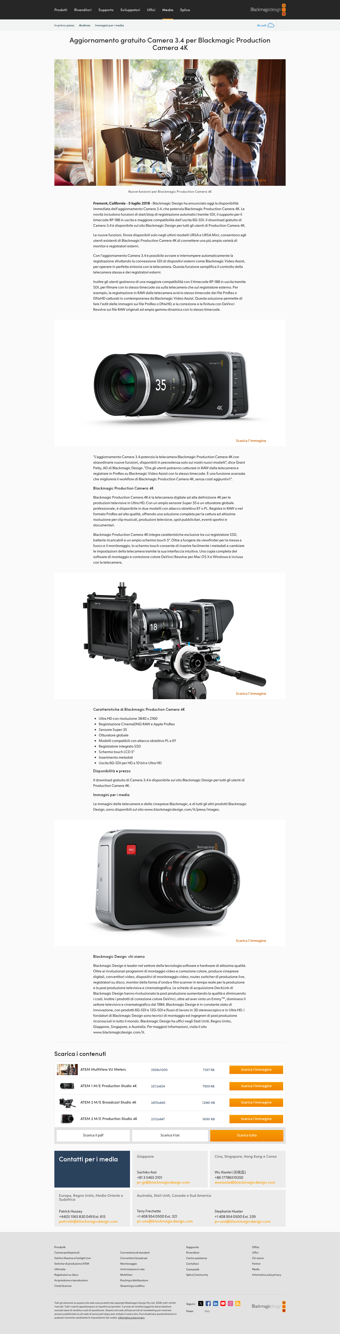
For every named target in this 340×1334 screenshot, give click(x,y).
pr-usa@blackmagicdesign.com (165, 1221)
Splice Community (197, 1274)
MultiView (126, 1274)
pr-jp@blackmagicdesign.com (163, 1182)
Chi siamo (258, 1258)
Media (167, 9)
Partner (256, 1263)
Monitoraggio (128, 1263)
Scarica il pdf (93, 1134)
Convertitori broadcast (133, 1258)
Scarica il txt (170, 1134)
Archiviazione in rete (132, 1269)
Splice (185, 9)
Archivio (84, 25)
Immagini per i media (109, 25)
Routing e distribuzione (134, 1280)
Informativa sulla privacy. (131, 1317)
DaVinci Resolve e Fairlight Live (72, 1258)
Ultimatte (59, 1269)
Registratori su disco (66, 1274)
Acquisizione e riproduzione (71, 1280)
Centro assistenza (196, 1258)
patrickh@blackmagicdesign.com (88, 1221)
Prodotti (60, 9)
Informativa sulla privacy (266, 1274)
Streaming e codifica (132, 1285)
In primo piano (64, 25)
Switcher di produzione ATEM (71, 1263)
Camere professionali (67, 1252)
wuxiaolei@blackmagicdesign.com (245, 1182)
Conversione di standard (134, 1252)
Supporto (106, 9)
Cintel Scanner (63, 1285)
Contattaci (192, 1263)
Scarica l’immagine (251, 180)
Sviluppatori (130, 9)
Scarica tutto (247, 1134)
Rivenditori (83, 9)
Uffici (151, 9)
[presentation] (60, 122)
